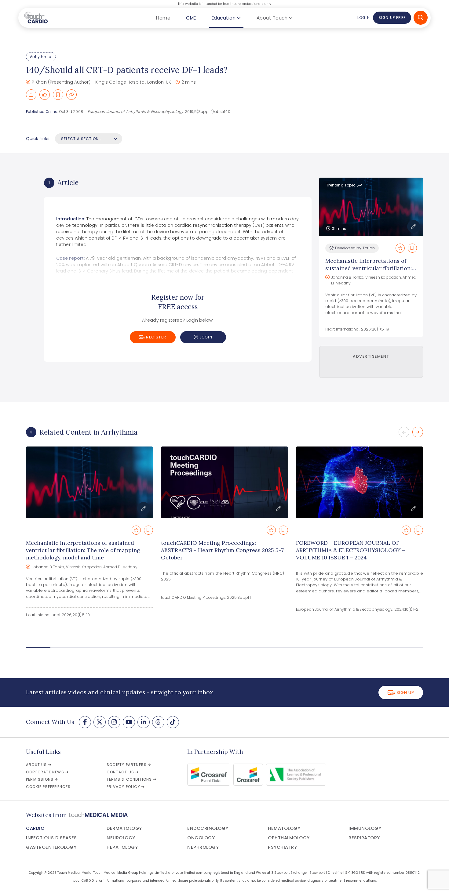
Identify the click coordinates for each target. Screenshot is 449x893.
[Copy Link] (71, 94)
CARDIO (35, 828)
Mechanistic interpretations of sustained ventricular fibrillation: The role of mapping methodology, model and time (370, 271)
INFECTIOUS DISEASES (51, 838)
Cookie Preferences (48, 786)
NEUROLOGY (121, 838)
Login (363, 17)
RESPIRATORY (364, 838)
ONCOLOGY (201, 838)
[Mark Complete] (44, 94)
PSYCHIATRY (282, 847)
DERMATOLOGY (124, 828)
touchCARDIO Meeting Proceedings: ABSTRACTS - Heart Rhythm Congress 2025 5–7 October (222, 550)
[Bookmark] (58, 94)
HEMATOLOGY (284, 828)
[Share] (31, 94)
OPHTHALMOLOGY (289, 838)
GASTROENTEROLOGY (51, 847)
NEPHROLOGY (203, 847)
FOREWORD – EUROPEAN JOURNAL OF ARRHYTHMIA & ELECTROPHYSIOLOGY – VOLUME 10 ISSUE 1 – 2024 (350, 550)
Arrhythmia (40, 56)
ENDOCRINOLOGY (207, 828)
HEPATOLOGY (122, 847)
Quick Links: (38, 139)
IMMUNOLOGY (365, 828)
